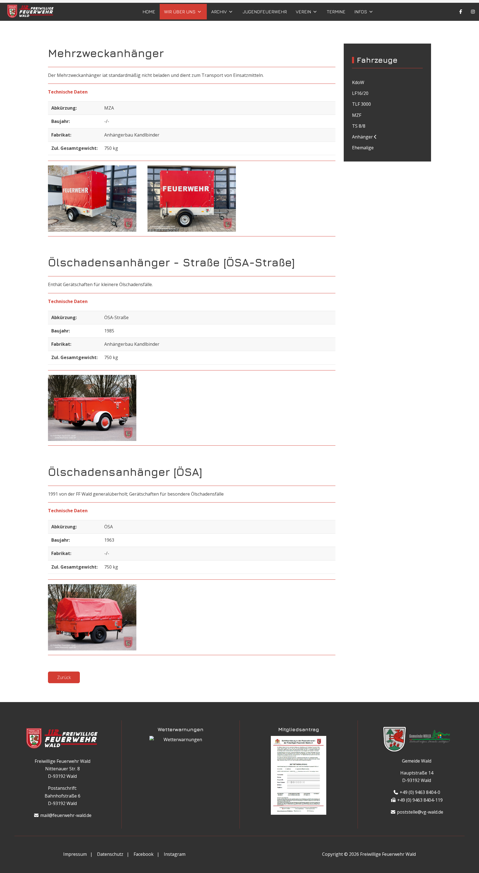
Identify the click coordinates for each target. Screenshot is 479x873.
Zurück (64, 677)
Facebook (144, 854)
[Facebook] (460, 12)
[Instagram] (473, 12)
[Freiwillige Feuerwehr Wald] (30, 12)
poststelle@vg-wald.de (419, 812)
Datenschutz (110, 854)
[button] (92, 198)
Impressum (75, 854)
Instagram (174, 854)
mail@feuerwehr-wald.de (65, 816)
